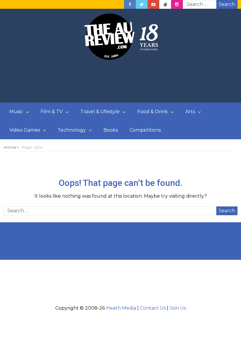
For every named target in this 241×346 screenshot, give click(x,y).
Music (16, 111)
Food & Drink (152, 111)
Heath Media (121, 308)
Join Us (178, 308)
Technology (72, 130)
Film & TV (52, 111)
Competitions (145, 130)
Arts (190, 111)
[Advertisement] (120, 81)
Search (227, 4)
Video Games (24, 130)
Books (110, 130)
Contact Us (153, 308)
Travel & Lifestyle (100, 111)
